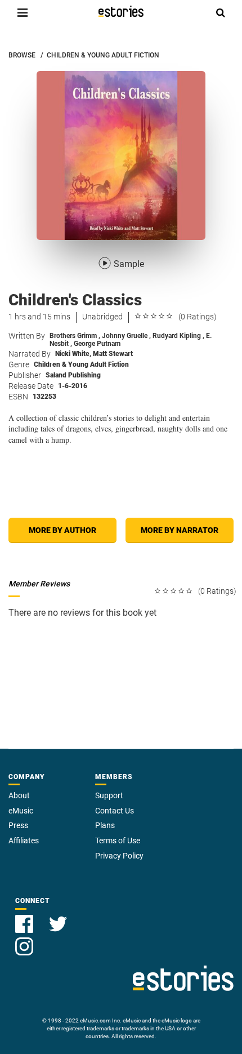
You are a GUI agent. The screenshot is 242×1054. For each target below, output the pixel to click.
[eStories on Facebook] (25, 917)
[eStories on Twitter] (58, 917)
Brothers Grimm (75, 336)
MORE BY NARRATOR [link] (179, 530)
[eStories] (121, 11)
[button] (22, 12)
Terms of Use (117, 840)
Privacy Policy (119, 855)
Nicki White (73, 354)
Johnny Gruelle (126, 336)
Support (109, 795)
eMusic (20, 810)
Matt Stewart (113, 354)
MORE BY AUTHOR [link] (62, 530)
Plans (105, 825)
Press (18, 825)
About (19, 795)
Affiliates (23, 840)
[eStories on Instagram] (24, 940)
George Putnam (97, 344)
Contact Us (114, 810)
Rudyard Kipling (178, 336)
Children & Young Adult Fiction (81, 364)
